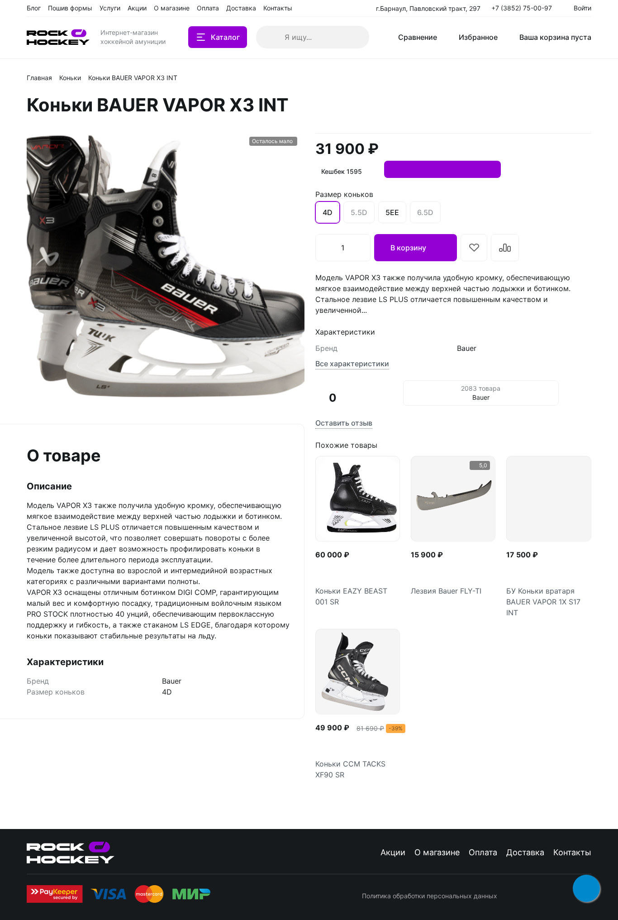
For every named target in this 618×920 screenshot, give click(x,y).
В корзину (408, 247)
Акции (392, 852)
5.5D (359, 212)
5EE (392, 212)
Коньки (70, 77)
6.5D (425, 212)
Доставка (525, 852)
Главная (39, 77)
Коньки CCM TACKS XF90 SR (350, 769)
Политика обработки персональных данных (429, 896)
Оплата (483, 852)
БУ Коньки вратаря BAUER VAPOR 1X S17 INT (543, 601)
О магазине (437, 852)
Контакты (572, 852)
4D (328, 212)
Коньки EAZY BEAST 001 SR (351, 596)
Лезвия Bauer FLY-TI (446, 590)
